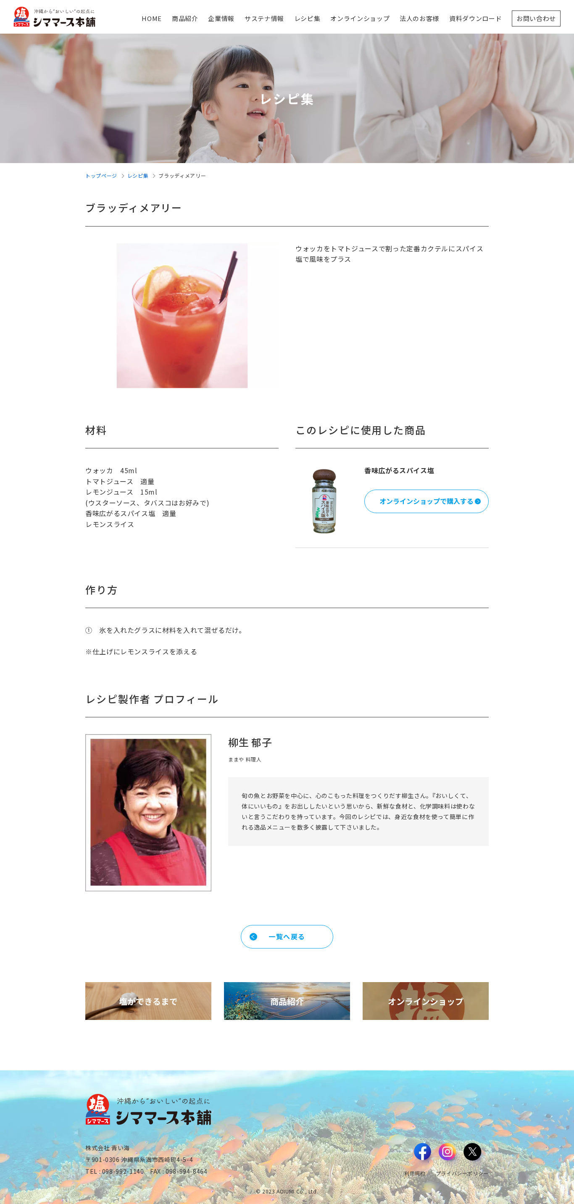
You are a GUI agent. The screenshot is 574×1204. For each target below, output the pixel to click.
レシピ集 (138, 175)
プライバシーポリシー (462, 1173)
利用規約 (415, 1173)
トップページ (101, 175)
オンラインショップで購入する (426, 501)
